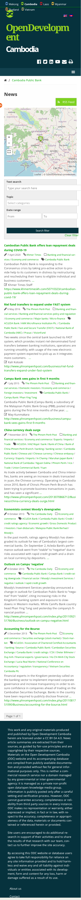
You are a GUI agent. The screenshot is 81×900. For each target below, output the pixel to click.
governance (41, 657)
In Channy (42, 458)
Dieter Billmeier (65, 652)
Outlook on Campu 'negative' (24, 564)
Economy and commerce (25, 259)
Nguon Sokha (43, 463)
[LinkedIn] (51, 62)
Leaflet (37, 174)
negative (9, 583)
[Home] (5, 80)
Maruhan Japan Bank (60, 458)
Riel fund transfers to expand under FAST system (37, 304)
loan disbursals (25, 528)
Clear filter (72, 235)
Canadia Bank (24, 652)
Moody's (8, 532)
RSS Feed (68, 102)
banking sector (54, 448)
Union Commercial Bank (26, 467)
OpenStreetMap (54, 174)
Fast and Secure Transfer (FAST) (36, 328)
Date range (13, 210)
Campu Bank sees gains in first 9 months (31, 378)
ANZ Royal (33, 444)
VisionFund (40, 332)
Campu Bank (11, 397)
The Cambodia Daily (41, 514)
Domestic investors (29, 388)
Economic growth (38, 523)
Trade (7, 444)
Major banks (41, 318)
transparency (40, 666)
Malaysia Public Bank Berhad (51, 528)
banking (39, 448)
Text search (13, 181)
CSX (52, 652)
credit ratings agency (15, 523)
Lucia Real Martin (26, 661)
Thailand (14, 9)
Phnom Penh (59, 463)
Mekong (13, 4)
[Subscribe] (64, 62)
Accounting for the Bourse (22, 629)
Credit (69, 518)
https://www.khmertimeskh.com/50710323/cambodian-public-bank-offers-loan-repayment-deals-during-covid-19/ (40, 293)
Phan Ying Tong (28, 397)
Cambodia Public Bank (26, 80)
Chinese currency (42, 453)
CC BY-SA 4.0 (53, 738)
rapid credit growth (35, 583)
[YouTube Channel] (57, 62)
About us (15, 888)
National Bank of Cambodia (19, 463)
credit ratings (41, 652)
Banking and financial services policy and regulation (47, 314)
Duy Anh (8, 657)
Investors (10, 528)
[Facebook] (39, 62)
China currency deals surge (22, 430)
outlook (19, 583)
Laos (46, 4)
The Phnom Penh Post (38, 309)
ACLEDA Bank (11, 323)
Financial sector (30, 578)
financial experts (24, 657)
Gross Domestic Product (63, 523)
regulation (25, 666)
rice (70, 463)
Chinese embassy (64, 453)
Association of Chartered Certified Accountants (50, 643)
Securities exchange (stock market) (42, 638)
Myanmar (60, 4)
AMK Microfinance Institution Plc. (39, 323)
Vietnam (30, 9)
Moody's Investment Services (57, 578)
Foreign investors (13, 392)
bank (43, 444)
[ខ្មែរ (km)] (71, 16)
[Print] (71, 62)
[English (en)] (65, 16)
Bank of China (56, 444)
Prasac (28, 332)
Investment (31, 392)
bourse (20, 647)
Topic (9, 197)
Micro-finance (57, 318)
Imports (68, 439)
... (33, 280)
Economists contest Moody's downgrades (32, 509)
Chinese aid (25, 453)
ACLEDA (21, 444)
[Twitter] (45, 62)
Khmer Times (34, 254)
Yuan (43, 467)
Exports (58, 439)
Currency (9, 458)
